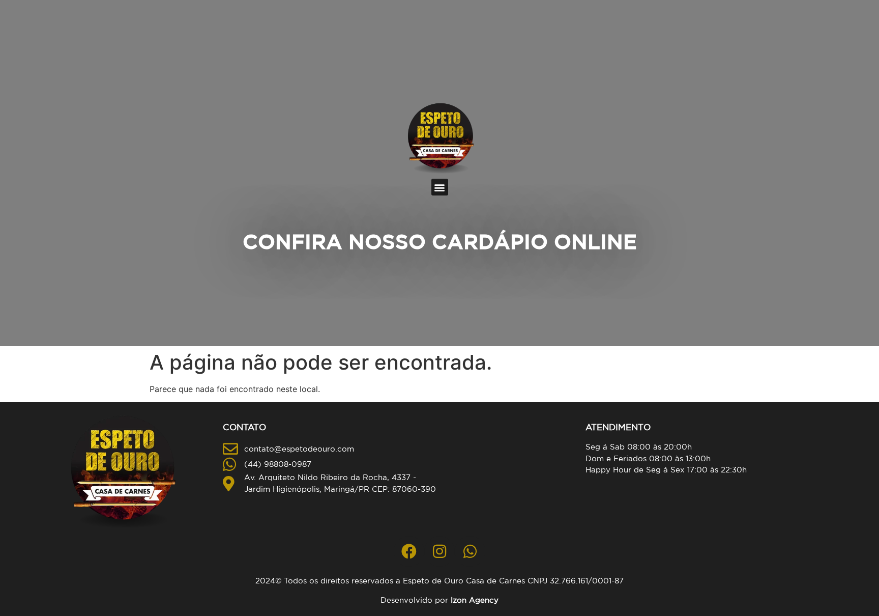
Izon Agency (475, 600)
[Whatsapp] (470, 551)
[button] (439, 187)
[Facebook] (409, 551)
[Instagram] (439, 551)
